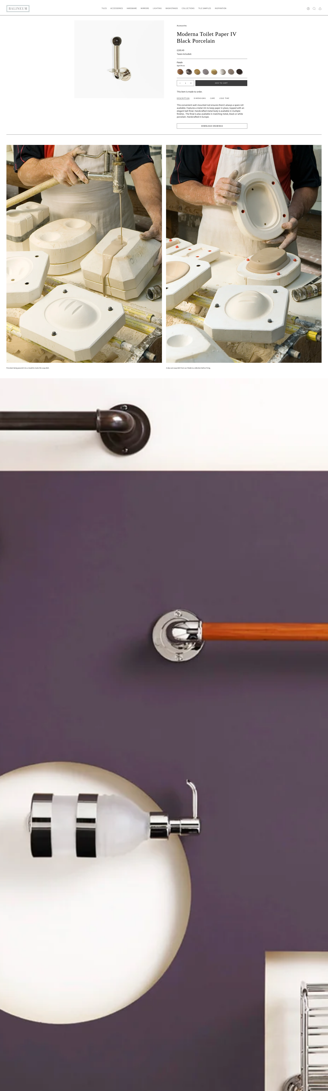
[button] (117, 8)
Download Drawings (212, 126)
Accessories (182, 25)
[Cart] (320, 8)
